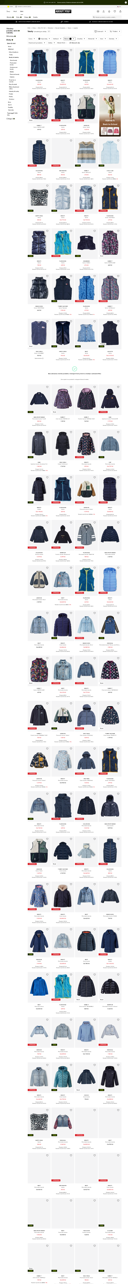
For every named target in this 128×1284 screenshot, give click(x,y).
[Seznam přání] (115, 11)
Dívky (34, 28)
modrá (76, 28)
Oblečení (50, 28)
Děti (21, 11)
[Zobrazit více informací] (39, 90)
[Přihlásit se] (103, 11)
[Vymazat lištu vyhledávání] (120, 17)
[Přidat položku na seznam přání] (47, 50)
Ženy (8, 11)
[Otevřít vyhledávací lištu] (93, 17)
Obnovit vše (75, 43)
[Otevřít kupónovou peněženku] (98, 11)
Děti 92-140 (42, 28)
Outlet (11, 6)
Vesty (69, 28)
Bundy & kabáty (61, 28)
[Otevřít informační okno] (126, 3)
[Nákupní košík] (120, 11)
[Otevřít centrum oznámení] (109, 11)
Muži (15, 11)
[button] (100, 31)
